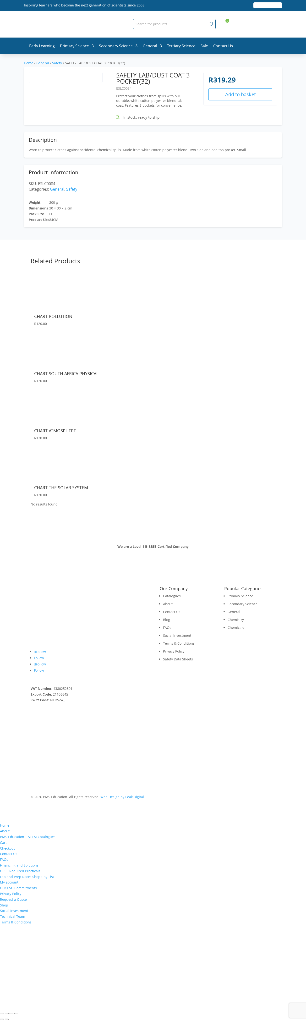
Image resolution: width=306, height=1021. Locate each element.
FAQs (167, 627)
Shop (4, 905)
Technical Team (12, 916)
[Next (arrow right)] (7, 1019)
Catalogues (172, 596)
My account (9, 882)
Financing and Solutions (19, 865)
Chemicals (236, 627)
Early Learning (42, 46)
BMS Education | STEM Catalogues (27, 836)
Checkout (7, 848)
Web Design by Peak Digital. (122, 797)
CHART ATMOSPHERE (55, 431)
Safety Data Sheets (178, 659)
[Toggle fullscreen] (7, 1013)
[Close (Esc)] (16, 1013)
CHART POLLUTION (53, 316)
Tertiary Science (181, 46)
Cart (3, 842)
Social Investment (177, 635)
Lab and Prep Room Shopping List (27, 876)
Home (28, 63)
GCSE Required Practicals (20, 871)
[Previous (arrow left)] (2, 1019)
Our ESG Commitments (18, 888)
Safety (57, 63)
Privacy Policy (173, 651)
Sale (204, 46)
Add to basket (240, 94)
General (150, 46)
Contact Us (223, 46)
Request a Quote (13, 899)
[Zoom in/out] (2, 1013)
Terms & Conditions (179, 643)
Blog (166, 619)
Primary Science (74, 46)
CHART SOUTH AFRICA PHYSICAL (66, 373)
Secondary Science (116, 46)
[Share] (11, 1013)
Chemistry (236, 619)
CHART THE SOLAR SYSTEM (61, 487)
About (168, 604)
